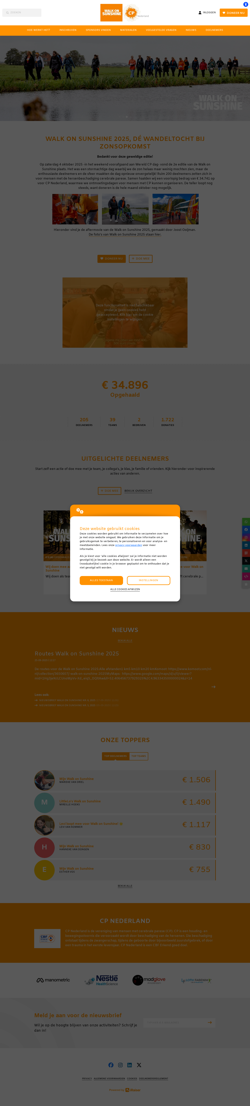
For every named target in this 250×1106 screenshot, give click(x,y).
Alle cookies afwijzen (125, 589)
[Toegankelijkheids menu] (245, 4)
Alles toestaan (101, 580)
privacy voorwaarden (128, 545)
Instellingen (148, 580)
